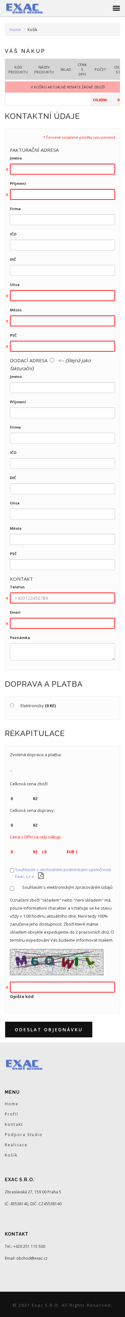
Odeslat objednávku (49, 1030)
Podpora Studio (24, 1134)
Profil (11, 1114)
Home (15, 29)
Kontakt (14, 1124)
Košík (11, 1155)
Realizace (16, 1145)
